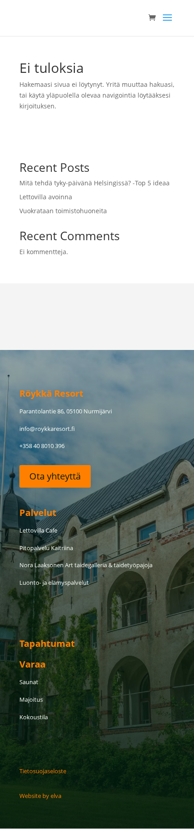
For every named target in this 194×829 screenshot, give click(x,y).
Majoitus (31, 699)
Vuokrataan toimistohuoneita (63, 210)
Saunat (28, 682)
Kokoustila (33, 717)
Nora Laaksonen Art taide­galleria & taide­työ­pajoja (85, 565)
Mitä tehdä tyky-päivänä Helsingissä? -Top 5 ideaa (94, 183)
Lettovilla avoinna (45, 197)
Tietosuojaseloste (42, 771)
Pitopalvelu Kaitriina (46, 548)
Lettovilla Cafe (38, 530)
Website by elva (40, 796)
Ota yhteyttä (55, 476)
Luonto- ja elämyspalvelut (54, 582)
